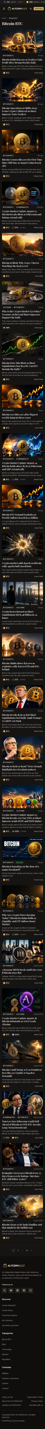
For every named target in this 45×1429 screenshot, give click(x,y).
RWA (4, 1344)
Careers (5, 1383)
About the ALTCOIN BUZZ (12, 1401)
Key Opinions (7, 1320)
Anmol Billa (39, 276)
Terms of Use (7, 1397)
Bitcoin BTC (8, 56)
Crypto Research (9, 1305)
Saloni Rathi (38, 528)
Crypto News (7, 1310)
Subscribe (38, 9)
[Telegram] (17, 1290)
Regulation (6, 1359)
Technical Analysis (9, 1315)
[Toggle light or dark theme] (31, 9)
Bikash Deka (38, 176)
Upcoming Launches (10, 1325)
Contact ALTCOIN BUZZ (11, 1405)
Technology (7, 1349)
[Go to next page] (31, 1250)
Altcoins (7, 307)
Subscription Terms (35, 1397)
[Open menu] (4, 9)
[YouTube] (11, 1290)
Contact (5, 1388)
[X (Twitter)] (4, 1290)
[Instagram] (30, 1290)
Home (4, 18)
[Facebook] (24, 1290)
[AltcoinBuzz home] (17, 9)
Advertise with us (36, 1405)
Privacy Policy (37, 1401)
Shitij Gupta (38, 73)
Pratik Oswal (38, 880)
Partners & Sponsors (10, 1378)
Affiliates (5, 1373)
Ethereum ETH (22, 207)
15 (27, 1250)
